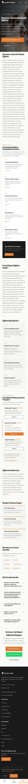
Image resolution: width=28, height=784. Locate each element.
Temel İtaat (4, 703)
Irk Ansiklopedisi (5, 735)
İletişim (3, 746)
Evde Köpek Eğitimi (11, 10)
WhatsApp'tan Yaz (15, 654)
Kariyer (3, 742)
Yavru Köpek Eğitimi (6, 713)
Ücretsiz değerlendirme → (11, 460)
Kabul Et (14, 776)
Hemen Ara (7, 46)
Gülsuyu (7, 568)
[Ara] (20, 2)
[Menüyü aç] (25, 2)
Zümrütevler (18, 564)
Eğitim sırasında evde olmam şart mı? (14, 612)
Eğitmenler (4, 728)
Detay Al (14, 417)
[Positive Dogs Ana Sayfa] (7, 673)
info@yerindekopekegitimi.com (8, 692)
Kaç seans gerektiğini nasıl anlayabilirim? (14, 604)
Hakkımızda (4, 725)
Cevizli (15, 560)
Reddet (5, 776)
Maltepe (7, 560)
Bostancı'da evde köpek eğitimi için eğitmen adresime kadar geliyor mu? (14, 584)
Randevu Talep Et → (14, 649)
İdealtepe (7, 564)
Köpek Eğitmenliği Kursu (7, 739)
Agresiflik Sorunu (5, 706)
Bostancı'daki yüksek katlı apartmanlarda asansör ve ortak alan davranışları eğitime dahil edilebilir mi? (14, 594)
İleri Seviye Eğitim (5, 716)
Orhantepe (16, 568)
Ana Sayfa (3, 10)
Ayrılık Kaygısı (4, 710)
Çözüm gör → (9, 254)
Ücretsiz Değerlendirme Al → (12, 40)
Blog (2, 732)
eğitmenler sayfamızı (15, 492)
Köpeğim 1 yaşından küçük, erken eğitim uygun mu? (14, 620)
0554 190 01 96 (5, 688)
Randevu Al (6, 759)
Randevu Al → (14, 434)
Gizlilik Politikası (10, 771)
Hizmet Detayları (14, 660)
